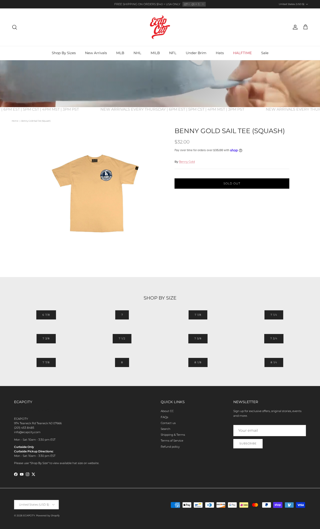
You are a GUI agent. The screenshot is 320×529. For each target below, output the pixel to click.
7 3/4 (273, 338)
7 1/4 (274, 314)
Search (165, 429)
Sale (264, 53)
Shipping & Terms (173, 434)
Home (15, 121)
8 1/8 (197, 362)
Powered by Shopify (48, 515)
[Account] (294, 27)
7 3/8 (46, 338)
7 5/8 (197, 338)
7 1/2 (122, 338)
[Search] (14, 27)
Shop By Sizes (64, 53)
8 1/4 (274, 362)
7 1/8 (198, 314)
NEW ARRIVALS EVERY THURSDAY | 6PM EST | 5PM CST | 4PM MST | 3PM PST (180, 109)
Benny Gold (187, 161)
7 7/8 (46, 362)
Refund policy (170, 446)
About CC (167, 411)
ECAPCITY (29, 515)
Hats (220, 53)
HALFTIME (242, 53)
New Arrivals (96, 53)
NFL (172, 53)
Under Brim (196, 53)
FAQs (164, 417)
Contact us (168, 423)
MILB (155, 53)
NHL (137, 53)
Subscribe (248, 443)
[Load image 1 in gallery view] (97, 194)
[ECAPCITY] (160, 27)
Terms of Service (172, 440)
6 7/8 (46, 314)
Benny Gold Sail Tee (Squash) (36, 121)
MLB (120, 53)
